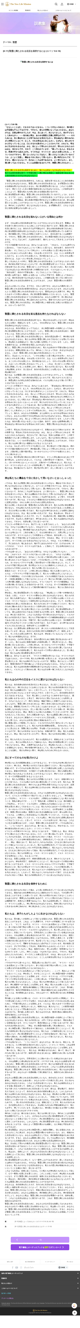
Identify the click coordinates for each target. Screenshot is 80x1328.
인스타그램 (21, 1267)
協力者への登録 (6, 1293)
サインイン (62, 4)
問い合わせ (70, 1262)
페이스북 (12, 1267)
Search (56, 4)
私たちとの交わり (6, 1283)
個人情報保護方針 (30, 1262)
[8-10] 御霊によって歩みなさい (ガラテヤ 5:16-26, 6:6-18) (34, 1221)
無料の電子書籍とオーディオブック (12, 1273)
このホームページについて (9, 1288)
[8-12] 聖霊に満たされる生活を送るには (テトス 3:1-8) (33, 1226)
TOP (74, 1312)
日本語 (72, 4)
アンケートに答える (7, 1298)
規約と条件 (10, 1262)
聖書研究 (4, 1278)
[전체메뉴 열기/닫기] (2, 4)
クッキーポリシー (50, 1262)
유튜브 (16, 1267)
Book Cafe (29, 1267)
